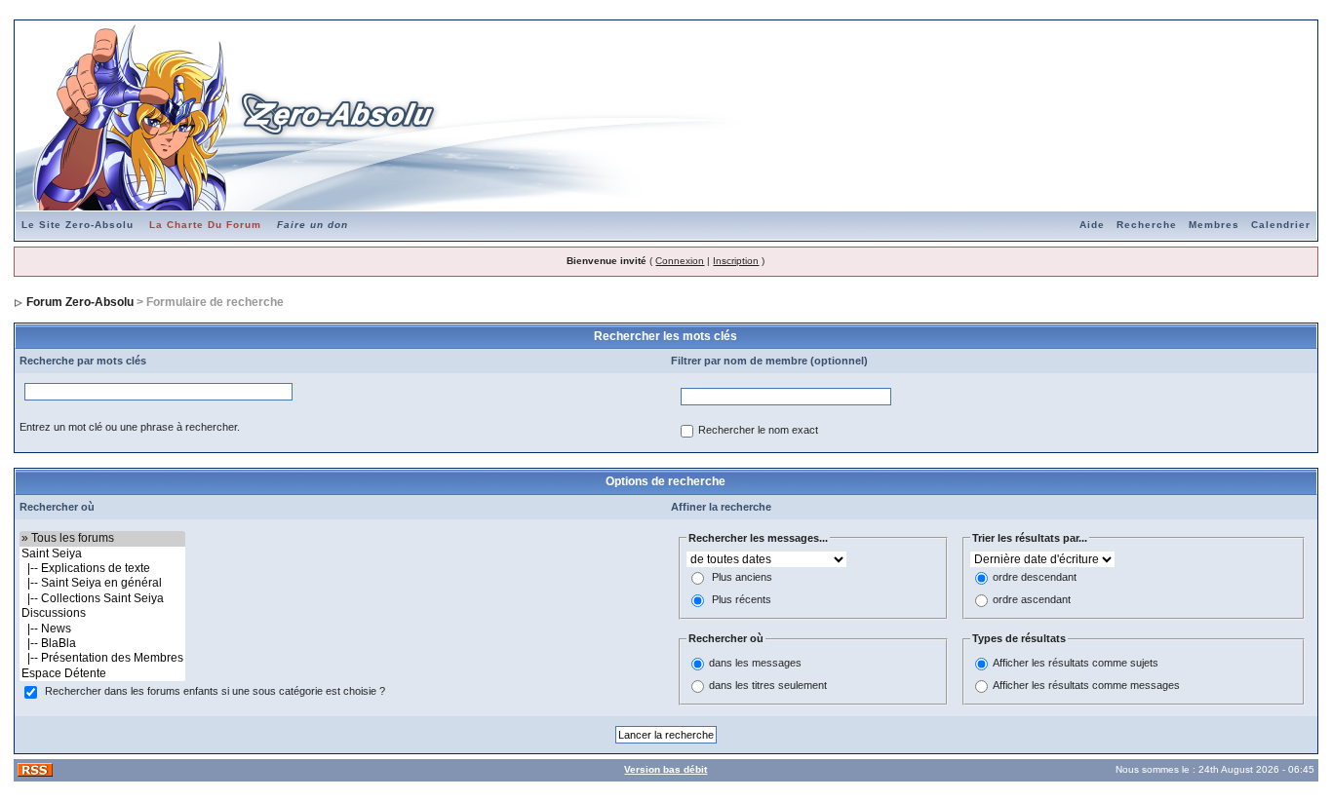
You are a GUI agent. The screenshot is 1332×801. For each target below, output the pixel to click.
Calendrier (1281, 224)
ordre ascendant (1032, 600)
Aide (1092, 224)
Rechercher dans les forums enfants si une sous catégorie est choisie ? (215, 692)
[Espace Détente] (102, 674)
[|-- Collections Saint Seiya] (102, 598)
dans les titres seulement (768, 685)
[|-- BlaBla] (102, 643)
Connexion (679, 260)
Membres (1214, 224)
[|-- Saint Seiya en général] (102, 583)
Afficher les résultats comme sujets (1075, 662)
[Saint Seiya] (102, 554)
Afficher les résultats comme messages (1086, 685)
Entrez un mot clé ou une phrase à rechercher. (130, 427)
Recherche (1147, 224)
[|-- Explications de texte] (102, 568)
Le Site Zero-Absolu (77, 224)
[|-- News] (102, 629)
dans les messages (755, 662)
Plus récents (741, 600)
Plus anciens (742, 578)
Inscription (736, 260)
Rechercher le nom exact (758, 431)
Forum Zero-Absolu (80, 302)
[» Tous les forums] (102, 538)
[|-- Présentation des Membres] (102, 658)
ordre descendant (1035, 578)
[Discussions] (102, 613)
